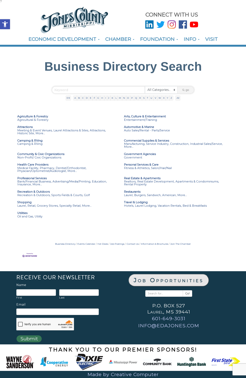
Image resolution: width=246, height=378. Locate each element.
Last (62, 297)
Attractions (25, 127)
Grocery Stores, (47, 205)
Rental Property (135, 184)
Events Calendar (86, 243)
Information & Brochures (154, 243)
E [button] (90, 98)
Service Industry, (157, 144)
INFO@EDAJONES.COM (168, 325)
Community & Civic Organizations (40, 154)
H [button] (102, 98)
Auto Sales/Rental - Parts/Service (147, 130)
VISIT (211, 39)
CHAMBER (118, 39)
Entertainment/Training (140, 120)
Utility (38, 216)
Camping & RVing (29, 140)
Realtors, (130, 181)
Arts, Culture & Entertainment (145, 116)
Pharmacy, (47, 168)
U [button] (151, 98)
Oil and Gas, (25, 216)
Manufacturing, (134, 144)
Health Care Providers (32, 164)
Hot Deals (102, 243)
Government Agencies (140, 154)
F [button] (94, 98)
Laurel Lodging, (146, 205)
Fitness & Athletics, (137, 168)
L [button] (116, 98)
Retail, (31, 205)
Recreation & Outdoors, (33, 195)
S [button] (144, 98)
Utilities (22, 213)
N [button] (124, 98)
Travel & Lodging (136, 202)
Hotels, (129, 205)
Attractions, (98, 130)
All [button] (178, 98)
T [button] (147, 98)
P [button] (132, 98)
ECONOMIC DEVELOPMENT (63, 39)
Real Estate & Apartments (142, 178)
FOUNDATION (158, 39)
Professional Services (32, 178)
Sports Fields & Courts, (67, 195)
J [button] (108, 98)
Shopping (24, 202)
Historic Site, (26, 133)
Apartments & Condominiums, (197, 181)
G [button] (98, 98)
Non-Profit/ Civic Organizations (39, 157)
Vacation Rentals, (170, 205)
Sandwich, (154, 195)
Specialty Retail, (70, 205)
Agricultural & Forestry (32, 120)
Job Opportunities (169, 280)
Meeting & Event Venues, (34, 130)
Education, (99, 181)
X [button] (164, 98)
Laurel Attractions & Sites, (71, 130)
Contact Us (132, 243)
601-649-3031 (168, 318)
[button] (5, 24)
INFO (191, 39)
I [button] (105, 98)
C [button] (83, 98)
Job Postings (117, 243)
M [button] (120, 98)
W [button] (160, 98)
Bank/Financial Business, (34, 181)
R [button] (140, 98)
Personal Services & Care (141, 164)
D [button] (87, 98)
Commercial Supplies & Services (146, 140)
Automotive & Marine (139, 127)
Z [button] (171, 98)
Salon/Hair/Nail (161, 168)
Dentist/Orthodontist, (71, 168)
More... (40, 133)
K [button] (112, 98)
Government (133, 157)
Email (21, 304)
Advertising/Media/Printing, (71, 181)
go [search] (187, 90)
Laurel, (128, 195)
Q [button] (136, 98)
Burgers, (140, 195)
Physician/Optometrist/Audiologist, (41, 171)
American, (169, 195)
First (19, 297)
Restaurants (132, 191)
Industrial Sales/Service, (206, 144)
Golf (87, 195)
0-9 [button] (68, 98)
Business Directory (65, 243)
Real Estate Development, (156, 181)
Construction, (179, 144)
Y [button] (167, 98)
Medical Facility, (28, 168)
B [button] (79, 98)
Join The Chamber (180, 243)
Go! (187, 293)
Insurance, (24, 184)
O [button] (128, 98)
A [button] (75, 98)
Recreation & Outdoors (33, 191)
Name (21, 285)
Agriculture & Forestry (32, 116)
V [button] (155, 98)
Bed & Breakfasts (195, 205)
